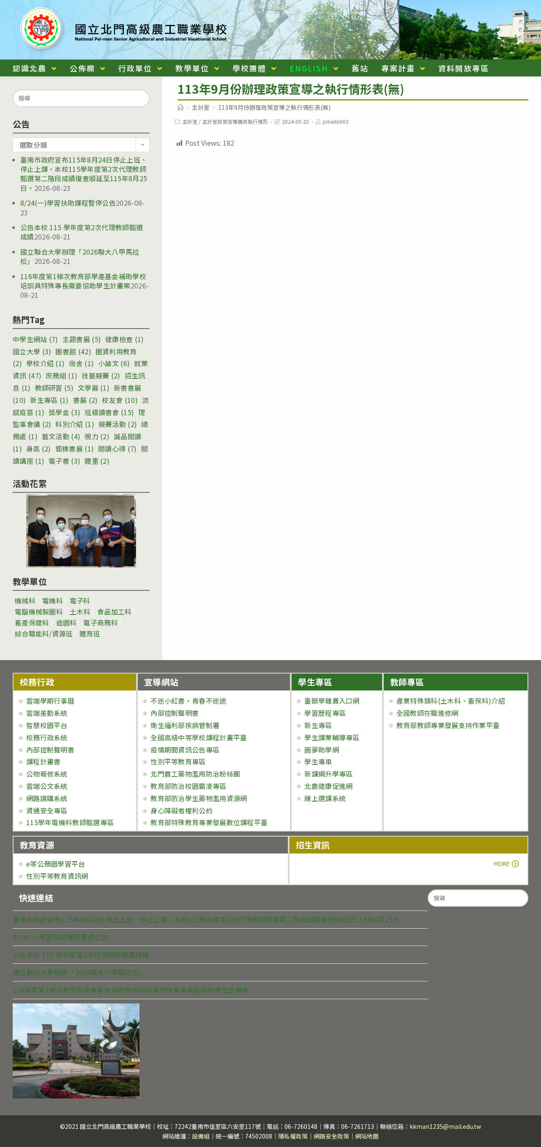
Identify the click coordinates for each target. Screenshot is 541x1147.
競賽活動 (117, 424)
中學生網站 (35, 339)
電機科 (52, 600)
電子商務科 (100, 622)
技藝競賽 (101, 375)
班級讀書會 (109, 412)
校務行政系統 (47, 737)
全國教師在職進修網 (427, 713)
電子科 (80, 600)
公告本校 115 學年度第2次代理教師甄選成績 (81, 232)
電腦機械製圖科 (39, 611)
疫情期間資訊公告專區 (184, 750)
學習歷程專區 (325, 713)
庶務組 (61, 375)
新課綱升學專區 (328, 774)
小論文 (114, 363)
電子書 (64, 461)
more (319, 864)
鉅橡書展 (74, 448)
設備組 (201, 1136)
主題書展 (82, 339)
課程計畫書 (43, 761)
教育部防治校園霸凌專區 (188, 786)
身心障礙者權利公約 (181, 810)
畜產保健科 (32, 622)
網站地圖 (367, 1136)
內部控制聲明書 (50, 750)
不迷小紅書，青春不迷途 (188, 701)
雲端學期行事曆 (50, 701)
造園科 (66, 622)
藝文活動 (61, 436)
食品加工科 (114, 611)
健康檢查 (124, 339)
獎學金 (64, 412)
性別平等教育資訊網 (57, 876)
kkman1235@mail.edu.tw (445, 1126)
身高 (38, 448)
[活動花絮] (81, 531)
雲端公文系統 (47, 786)
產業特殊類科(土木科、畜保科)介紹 (450, 701)
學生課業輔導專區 (331, 737)
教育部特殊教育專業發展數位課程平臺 (209, 822)
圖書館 (73, 351)
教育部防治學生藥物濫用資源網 (198, 798)
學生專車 (318, 761)
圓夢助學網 (321, 750)
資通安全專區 (47, 810)
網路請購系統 (47, 798)
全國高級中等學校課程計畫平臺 (198, 737)
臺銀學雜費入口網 (331, 701)
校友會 (119, 400)
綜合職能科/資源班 (44, 633)
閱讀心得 (117, 448)
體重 (97, 461)
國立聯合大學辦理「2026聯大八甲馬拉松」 (79, 256)
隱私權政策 (293, 1136)
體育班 (89, 633)
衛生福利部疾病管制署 (184, 725)
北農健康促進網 (328, 786)
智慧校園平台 (47, 725)
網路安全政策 (331, 1136)
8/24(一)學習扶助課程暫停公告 (68, 203)
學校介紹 (45, 363)
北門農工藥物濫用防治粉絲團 (195, 774)
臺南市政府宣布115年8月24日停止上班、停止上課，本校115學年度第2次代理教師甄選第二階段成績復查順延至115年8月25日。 (83, 174)
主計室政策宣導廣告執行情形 (235, 121)
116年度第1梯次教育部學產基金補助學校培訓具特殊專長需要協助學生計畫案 (83, 281)
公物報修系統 (47, 774)
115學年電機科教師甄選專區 (70, 822)
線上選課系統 (325, 798)
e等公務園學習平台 (55, 864)
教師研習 (54, 388)
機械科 (25, 600)
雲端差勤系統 (47, 713)
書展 (85, 400)
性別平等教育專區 (177, 761)
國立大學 (32, 351)
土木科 (80, 611)
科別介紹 (74, 424)
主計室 (189, 121)
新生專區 (49, 400)
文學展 (93, 388)
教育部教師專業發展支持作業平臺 (448, 725)
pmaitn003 (336, 121)
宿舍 (81, 363)
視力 (97, 436)
